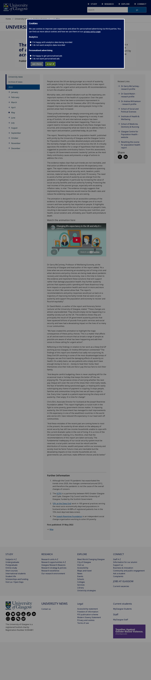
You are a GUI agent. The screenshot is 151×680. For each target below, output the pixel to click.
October (14, 138)
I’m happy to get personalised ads (47, 55)
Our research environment (53, 573)
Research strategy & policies (53, 568)
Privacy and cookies (85, 620)
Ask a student (119, 573)
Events (80, 576)
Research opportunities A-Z (53, 562)
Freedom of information (87, 611)
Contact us (46, 609)
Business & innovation (123, 568)
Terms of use (83, 623)
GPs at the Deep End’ (62, 503)
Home (8, 18)
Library (80, 587)
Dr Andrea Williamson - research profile (131, 102)
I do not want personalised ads (46, 58)
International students (16, 573)
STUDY (9, 554)
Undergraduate (12, 562)
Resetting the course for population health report (130, 145)
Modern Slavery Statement (89, 617)
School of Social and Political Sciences (129, 110)
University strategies (86, 590)
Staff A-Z (117, 559)
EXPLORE (82, 554)
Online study (11, 568)
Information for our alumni (125, 562)
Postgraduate (11, 565)
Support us (118, 565)
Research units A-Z (49, 559)
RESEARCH (47, 554)
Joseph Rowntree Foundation (69, 516)
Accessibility (82, 568)
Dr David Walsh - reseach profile (128, 95)
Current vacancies (121, 586)
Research (109, 4)
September (16, 133)
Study (94, 4)
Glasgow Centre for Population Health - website (129, 134)
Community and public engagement (129, 570)
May (13, 112)
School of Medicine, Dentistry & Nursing (130, 125)
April (13, 107)
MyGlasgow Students (122, 609)
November (16, 143)
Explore (125, 4)
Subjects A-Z (11, 559)
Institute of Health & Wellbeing (130, 118)
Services (81, 585)
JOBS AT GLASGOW (123, 581)
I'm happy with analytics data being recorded (52, 42)
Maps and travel (84, 570)
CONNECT (118, 554)
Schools (80, 579)
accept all (50, 64)
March (14, 102)
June (13, 117)
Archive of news (15, 82)
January (14, 92)
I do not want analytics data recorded (48, 45)
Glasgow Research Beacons (53, 565)
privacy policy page (92, 31)
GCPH (59, 493)
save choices (37, 64)
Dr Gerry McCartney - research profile (130, 87)
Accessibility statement (87, 609)
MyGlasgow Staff (120, 619)
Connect (141, 4)
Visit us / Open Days (14, 582)
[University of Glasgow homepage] (15, 7)
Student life (11, 576)
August (14, 128)
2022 (10, 87)
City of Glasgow (84, 562)
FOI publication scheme (87, 614)
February (15, 97)
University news (22, 18)
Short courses (12, 570)
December (15, 148)
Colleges (81, 582)
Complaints (118, 576)
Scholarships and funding (17, 579)
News (79, 573)
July (13, 123)
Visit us (80, 565)
